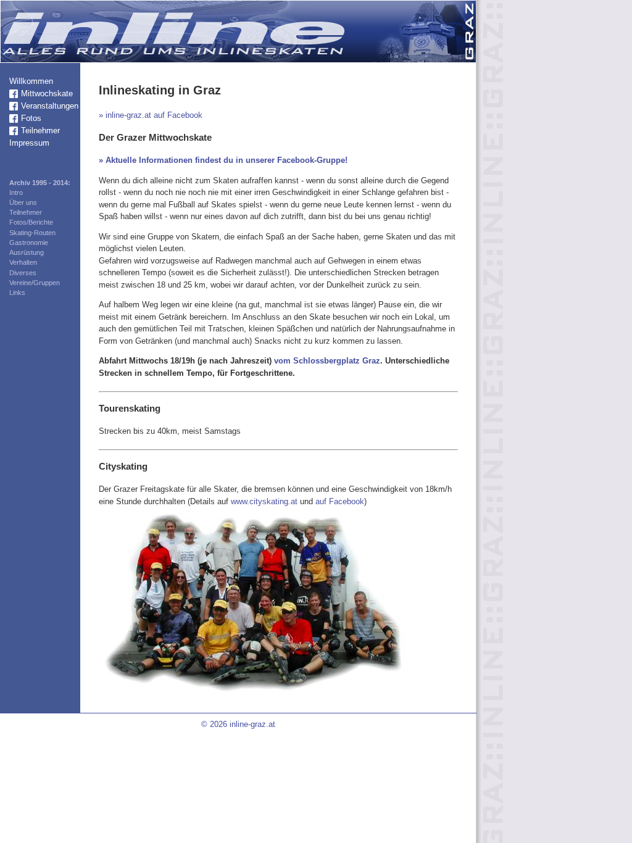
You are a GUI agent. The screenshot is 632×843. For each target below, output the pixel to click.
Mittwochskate (47, 93)
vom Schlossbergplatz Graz (327, 360)
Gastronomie (28, 242)
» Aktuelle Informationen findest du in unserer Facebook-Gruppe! (223, 160)
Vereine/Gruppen (34, 282)
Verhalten (23, 262)
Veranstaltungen (49, 105)
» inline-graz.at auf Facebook (150, 115)
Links (17, 292)
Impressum (29, 142)
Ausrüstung (26, 252)
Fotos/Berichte (31, 222)
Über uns (23, 202)
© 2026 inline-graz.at (238, 724)
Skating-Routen (32, 232)
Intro (16, 192)
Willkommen (31, 81)
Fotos (31, 118)
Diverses (22, 272)
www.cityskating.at (264, 501)
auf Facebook (339, 501)
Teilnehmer (40, 130)
